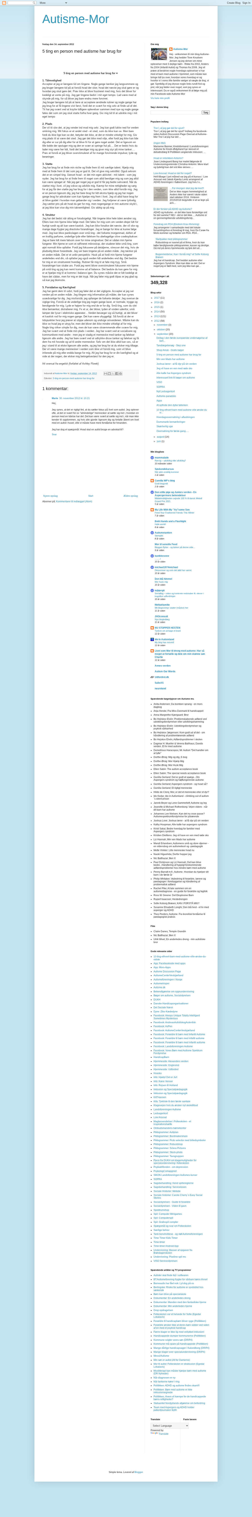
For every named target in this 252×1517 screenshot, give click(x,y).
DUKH (157, 999)
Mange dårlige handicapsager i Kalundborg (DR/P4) (181, 1348)
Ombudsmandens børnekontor (170, 1128)
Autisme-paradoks (166, 396)
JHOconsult (161, 616)
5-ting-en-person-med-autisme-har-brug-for (73, 378)
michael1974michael (166, 567)
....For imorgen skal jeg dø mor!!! (187, 188)
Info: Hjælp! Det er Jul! (165, 1077)
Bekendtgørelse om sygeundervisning (174, 991)
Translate (163, 1434)
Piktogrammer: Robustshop (168, 1144)
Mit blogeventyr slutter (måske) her (171, 608)
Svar (54, 434)
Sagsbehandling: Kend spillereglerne (174, 1183)
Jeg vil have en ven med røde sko (174, 368)
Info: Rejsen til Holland (166, 1085)
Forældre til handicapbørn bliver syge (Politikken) (180, 1321)
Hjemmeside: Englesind (166, 1065)
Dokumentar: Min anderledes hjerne (173, 1306)
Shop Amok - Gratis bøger (170, 350)
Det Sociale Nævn (163, 1007)
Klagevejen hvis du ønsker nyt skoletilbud (176, 1105)
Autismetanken (163, 532)
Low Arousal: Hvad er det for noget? (173, 173)
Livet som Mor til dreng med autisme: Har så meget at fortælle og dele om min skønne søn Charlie (180, 653)
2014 (157, 311)
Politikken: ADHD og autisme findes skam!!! (176, 1385)
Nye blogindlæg (162, 619)
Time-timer (159, 1242)
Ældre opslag (130, 496)
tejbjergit (160, 590)
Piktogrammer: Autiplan (166, 1132)
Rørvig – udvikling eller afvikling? (170, 460)
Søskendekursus (164, 469)
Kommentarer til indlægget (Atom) (74, 501)
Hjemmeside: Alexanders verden (171, 1061)
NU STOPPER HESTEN (167, 627)
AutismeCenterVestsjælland (168, 975)
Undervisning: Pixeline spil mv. (170, 1256)
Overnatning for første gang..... (173, 431)
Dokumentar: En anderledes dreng (172, 1298)
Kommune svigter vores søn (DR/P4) (173, 1340)
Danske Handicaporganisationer (171, 1003)
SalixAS (159, 682)
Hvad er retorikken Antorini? (168, 158)
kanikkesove (162, 556)
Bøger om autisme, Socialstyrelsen (172, 995)
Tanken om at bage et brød (168, 631)
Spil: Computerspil (163, 1218)
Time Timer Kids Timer (166, 1238)
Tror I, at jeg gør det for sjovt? (169, 128)
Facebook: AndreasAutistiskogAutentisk (175, 1022)
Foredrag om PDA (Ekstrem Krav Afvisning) (176, 224)
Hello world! (160, 524)
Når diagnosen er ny (164, 1377)
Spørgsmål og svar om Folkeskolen (172, 1226)
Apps (159, 400)
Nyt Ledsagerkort (166, 391)
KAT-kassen (160, 1097)
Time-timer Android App (166, 1246)
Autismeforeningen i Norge (168, 979)
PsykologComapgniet (165, 1171)
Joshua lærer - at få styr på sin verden (177, 364)
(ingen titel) (160, 143)
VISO (159, 382)
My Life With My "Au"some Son (172, 509)
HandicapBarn (161, 1057)
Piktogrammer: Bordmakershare (171, 1136)
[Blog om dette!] (109, 374)
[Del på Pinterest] (120, 374)
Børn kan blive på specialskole (170, 1294)
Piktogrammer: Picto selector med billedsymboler (180, 1140)
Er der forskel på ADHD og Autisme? (173, 209)
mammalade (162, 457)
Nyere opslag (50, 496)
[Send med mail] (105, 374)
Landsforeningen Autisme (167, 1109)
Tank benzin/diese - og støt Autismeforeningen (178, 1234)
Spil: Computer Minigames (168, 1214)
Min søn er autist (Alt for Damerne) (172, 1360)
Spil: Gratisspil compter (166, 1222)
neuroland (160, 688)
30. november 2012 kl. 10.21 (74, 398)
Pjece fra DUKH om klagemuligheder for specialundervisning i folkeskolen (175, 1161)
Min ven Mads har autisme (171, 359)
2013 (157, 316)
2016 (157, 302)
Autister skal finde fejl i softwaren (171, 1275)
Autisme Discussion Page (167, 971)
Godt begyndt (161, 483)
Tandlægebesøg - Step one (171, 345)
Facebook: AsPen (163, 1026)
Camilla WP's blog (165, 480)
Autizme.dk (159, 987)
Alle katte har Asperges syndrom (174, 373)
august (161, 436)
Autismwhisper (161, 983)
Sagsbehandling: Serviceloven (170, 1187)
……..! (158, 559)
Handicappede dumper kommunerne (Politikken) (180, 1335)
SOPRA (161, 387)
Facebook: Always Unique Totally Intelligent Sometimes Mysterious (177, 1017)
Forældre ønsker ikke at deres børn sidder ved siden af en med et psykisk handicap (181, 1326)
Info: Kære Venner (163, 1081)
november (162, 324)
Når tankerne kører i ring (167, 1381)
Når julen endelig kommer (167, 472)
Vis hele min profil (160, 98)
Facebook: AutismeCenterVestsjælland (174, 1030)
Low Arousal (160, 1117)
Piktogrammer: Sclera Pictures (170, 1148)
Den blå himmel (163, 579)
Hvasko (158, 1073)
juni (159, 441)
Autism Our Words (165, 671)
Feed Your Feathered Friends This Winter (174, 512)
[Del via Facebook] (117, 374)
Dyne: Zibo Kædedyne (166, 1011)
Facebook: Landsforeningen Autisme (173, 1046)
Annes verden (162, 665)
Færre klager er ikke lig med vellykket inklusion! (179, 1332)
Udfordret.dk (162, 677)
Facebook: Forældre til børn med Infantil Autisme (179, 1034)
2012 (157, 321)
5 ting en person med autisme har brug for (179, 354)
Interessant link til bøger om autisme (176, 377)
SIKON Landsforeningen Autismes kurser (175, 1175)
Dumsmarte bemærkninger (171, 422)
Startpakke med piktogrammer (172, 239)
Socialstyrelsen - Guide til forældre (172, 1202)
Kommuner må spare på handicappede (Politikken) (181, 1344)
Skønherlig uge (165, 426)
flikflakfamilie (162, 604)
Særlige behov (161, 1230)
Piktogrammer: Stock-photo (168, 1152)
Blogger (138, 1472)
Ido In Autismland (164, 639)
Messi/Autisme (161, 1355)
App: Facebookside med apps (169, 963)
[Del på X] (113, 374)
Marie (55, 398)
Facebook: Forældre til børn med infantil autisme (179, 1042)
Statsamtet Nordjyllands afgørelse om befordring (179, 1403)
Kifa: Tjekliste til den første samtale (172, 1101)
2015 (157, 307)
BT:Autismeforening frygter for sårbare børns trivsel (181, 1279)
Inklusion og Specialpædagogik (170, 1089)
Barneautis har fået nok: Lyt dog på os (174, 1283)
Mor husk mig (161, 582)
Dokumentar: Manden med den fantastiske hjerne (180, 1302)
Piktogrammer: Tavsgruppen (169, 1156)
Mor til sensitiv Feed (166, 544)
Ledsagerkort (161, 1113)
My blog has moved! (164, 642)
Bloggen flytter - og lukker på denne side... (175, 547)
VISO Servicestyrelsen (165, 1261)
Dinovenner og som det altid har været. (173, 570)
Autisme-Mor (75, 19)
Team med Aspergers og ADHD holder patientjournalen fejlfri (174, 1408)
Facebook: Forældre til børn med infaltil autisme (179, 1038)
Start (90, 496)
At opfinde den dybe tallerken (172, 405)
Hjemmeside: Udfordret (166, 1069)
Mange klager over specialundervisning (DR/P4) (179, 1352)
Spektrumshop (161, 1210)
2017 (157, 298)
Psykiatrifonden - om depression (171, 1167)
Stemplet (159, 535)
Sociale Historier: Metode (167, 1191)
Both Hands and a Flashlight (170, 521)
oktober (161, 329)
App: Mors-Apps (162, 967)
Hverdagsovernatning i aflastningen (176, 417)
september (163, 334)
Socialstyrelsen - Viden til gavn (170, 1206)
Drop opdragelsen (163, 1310)
